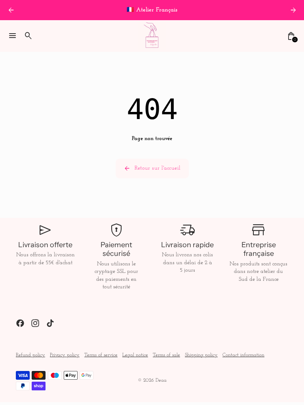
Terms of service (101, 355)
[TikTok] (50, 323)
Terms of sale (166, 355)
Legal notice (135, 355)
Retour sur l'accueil (152, 168)
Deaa (161, 380)
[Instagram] (35, 323)
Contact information (243, 355)
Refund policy (30, 355)
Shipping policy (201, 355)
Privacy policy (65, 355)
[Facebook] (20, 323)
